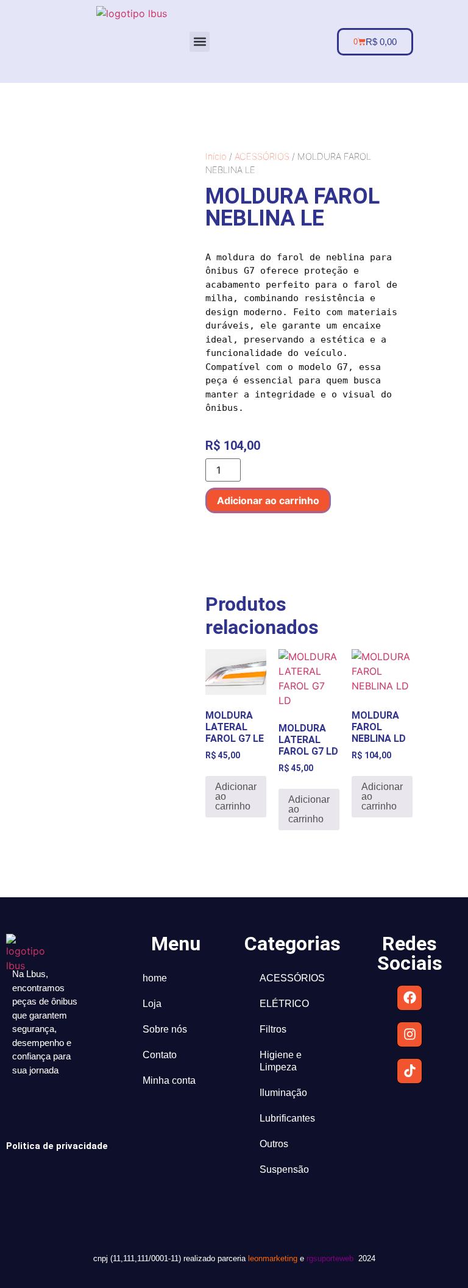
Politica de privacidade (57, 1145)
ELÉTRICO (284, 1003)
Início (216, 156)
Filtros (273, 1029)
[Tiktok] (409, 1071)
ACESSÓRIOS (262, 156)
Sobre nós (165, 1029)
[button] (200, 42)
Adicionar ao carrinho (268, 500)
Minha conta (169, 1080)
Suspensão (284, 1169)
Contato (160, 1055)
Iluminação (283, 1092)
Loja (152, 1003)
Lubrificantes (287, 1118)
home (155, 978)
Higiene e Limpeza (281, 1061)
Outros (274, 1144)
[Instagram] (409, 1034)
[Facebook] (409, 998)
